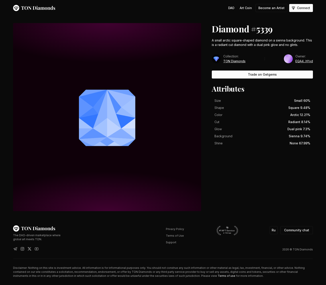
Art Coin (246, 8)
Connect (303, 8)
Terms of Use (175, 235)
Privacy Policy (175, 229)
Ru (274, 230)
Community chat (296, 230)
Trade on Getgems (262, 74)
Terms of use (226, 275)
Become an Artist (271, 8)
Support (171, 242)
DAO (231, 8)
